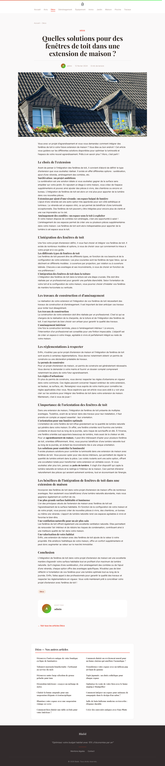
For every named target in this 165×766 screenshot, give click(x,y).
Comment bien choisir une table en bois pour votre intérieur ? (57, 711)
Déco (53, 9)
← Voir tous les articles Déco (51, 625)
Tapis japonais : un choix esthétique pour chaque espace (104, 676)
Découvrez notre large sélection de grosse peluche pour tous (55, 676)
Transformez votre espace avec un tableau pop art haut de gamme (107, 668)
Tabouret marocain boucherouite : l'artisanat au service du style (57, 668)
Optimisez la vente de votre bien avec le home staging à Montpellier (107, 685)
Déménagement (65, 9)
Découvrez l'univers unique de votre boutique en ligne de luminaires (57, 659)
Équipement (80, 9)
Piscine (118, 9)
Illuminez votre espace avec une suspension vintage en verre (56, 702)
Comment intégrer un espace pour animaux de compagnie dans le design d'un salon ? (107, 694)
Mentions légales (78, 751)
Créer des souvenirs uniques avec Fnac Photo (106, 709)
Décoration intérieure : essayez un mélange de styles (58, 685)
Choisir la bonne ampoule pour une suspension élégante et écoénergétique (54, 694)
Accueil (37, 9)
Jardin (99, 9)
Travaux (127, 9)
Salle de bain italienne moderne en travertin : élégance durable (106, 702)
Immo (91, 9)
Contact (91, 751)
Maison (108, 9)
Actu (46, 9)
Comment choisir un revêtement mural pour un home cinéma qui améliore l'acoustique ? (106, 659)
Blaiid (82, 734)
